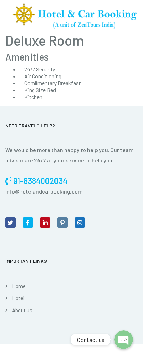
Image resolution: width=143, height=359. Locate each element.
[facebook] (28, 222)
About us (22, 310)
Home (19, 286)
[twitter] (10, 222)
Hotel (18, 298)
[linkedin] (45, 222)
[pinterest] (62, 222)
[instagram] (80, 222)
